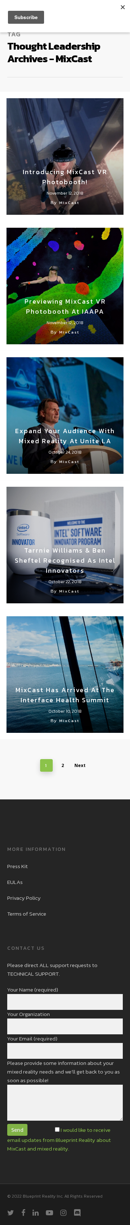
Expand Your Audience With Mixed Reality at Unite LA (65, 436)
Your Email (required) (32, 1038)
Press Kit (17, 866)
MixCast (69, 202)
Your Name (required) (32, 989)
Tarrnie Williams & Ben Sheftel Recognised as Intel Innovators (65, 560)
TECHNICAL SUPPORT (33, 974)
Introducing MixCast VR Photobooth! (65, 177)
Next (80, 765)
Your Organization (28, 1014)
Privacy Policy (24, 898)
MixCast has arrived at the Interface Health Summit (65, 695)
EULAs (15, 882)
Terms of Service (26, 913)
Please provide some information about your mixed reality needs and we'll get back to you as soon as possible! (63, 1071)
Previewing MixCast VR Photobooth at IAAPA (65, 306)
